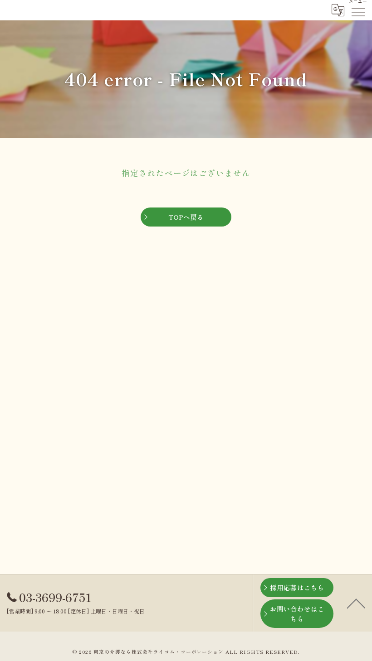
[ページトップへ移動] (356, 603)
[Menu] (358, 10)
